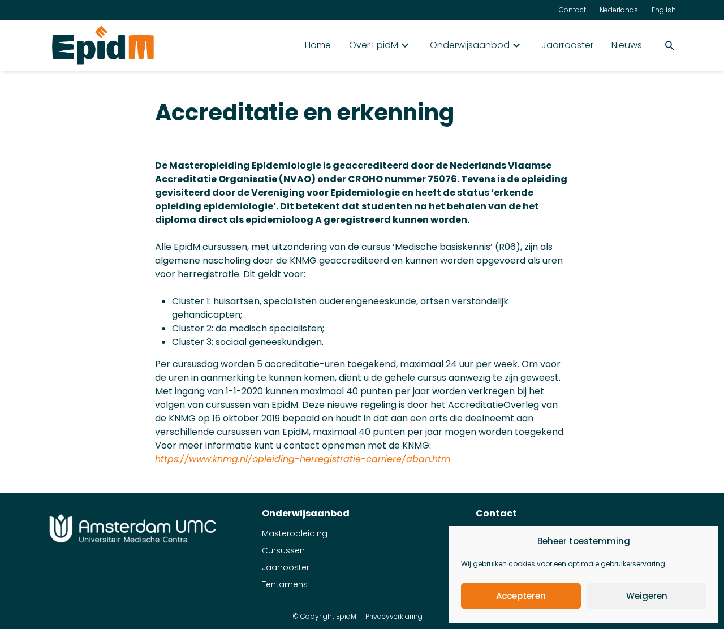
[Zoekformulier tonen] (669, 45)
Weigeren (646, 596)
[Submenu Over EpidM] (405, 45)
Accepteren (521, 596)
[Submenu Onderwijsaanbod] (516, 45)
